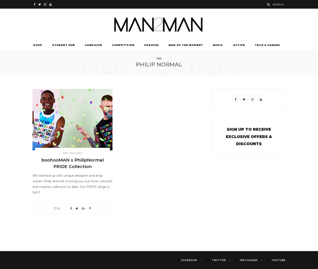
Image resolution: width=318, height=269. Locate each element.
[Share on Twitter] (76, 208)
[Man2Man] (159, 24)
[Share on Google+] (83, 208)
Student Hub (63, 45)
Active (239, 45)
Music (218, 45)
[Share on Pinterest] (90, 208)
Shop (37, 45)
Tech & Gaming (267, 45)
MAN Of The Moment (186, 45)
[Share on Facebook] (71, 208)
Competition (123, 45)
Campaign (93, 45)
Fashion (151, 45)
